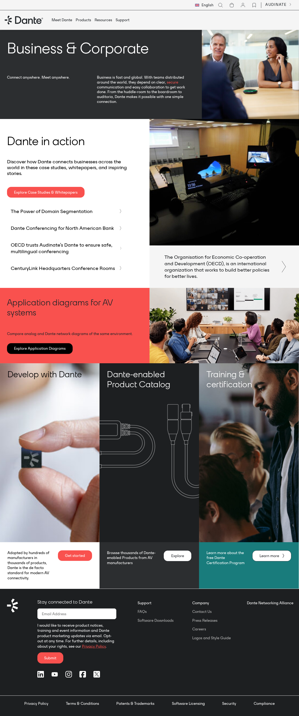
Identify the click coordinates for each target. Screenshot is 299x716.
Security (229, 703)
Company (200, 603)
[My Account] (243, 5)
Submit (50, 658)
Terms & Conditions (82, 703)
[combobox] (204, 5)
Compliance (264, 703)
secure (172, 82)
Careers (199, 629)
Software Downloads (156, 620)
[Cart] (232, 5)
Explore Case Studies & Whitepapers (46, 192)
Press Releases (204, 620)
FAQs (142, 611)
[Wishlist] (254, 5)
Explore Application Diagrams (40, 348)
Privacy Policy (94, 646)
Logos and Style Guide (211, 638)
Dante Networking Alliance (270, 603)
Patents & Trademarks (135, 703)
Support (144, 603)
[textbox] (204, 5)
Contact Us (202, 611)
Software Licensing (188, 703)
